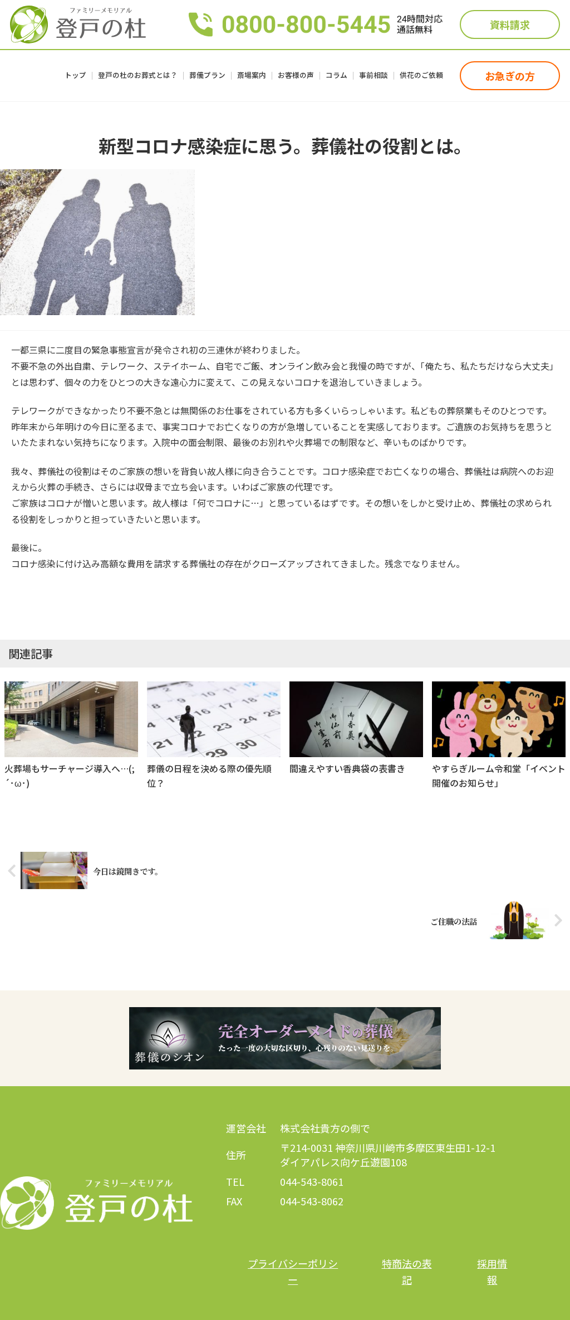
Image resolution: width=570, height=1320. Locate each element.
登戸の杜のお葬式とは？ (138, 76)
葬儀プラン (207, 76)
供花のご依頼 (421, 76)
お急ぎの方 (510, 75)
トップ (75, 76)
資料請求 (510, 24)
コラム (336, 76)
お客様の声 (296, 76)
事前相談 (373, 76)
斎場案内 (251, 76)
